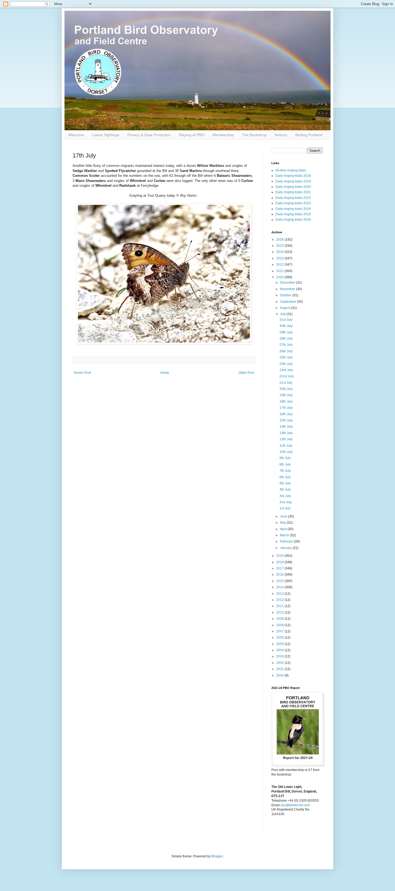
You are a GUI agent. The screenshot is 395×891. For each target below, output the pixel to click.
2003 (280, 656)
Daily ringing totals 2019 (293, 181)
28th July (286, 338)
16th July (286, 414)
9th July (285, 458)
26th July (286, 351)
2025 (280, 246)
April (284, 529)
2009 (280, 619)
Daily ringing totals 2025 (293, 214)
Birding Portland (308, 135)
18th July (286, 401)
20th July (286, 389)
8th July (285, 464)
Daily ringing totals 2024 (293, 209)
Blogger (217, 856)
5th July (285, 483)
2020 (280, 277)
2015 (280, 581)
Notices (281, 135)
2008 (280, 625)
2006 (280, 637)
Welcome (76, 135)
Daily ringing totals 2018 (293, 176)
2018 (280, 562)
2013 (280, 594)
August (285, 308)
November (288, 289)
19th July (286, 395)
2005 (280, 644)
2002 (280, 663)
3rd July (285, 496)
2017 (280, 568)
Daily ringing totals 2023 (293, 203)
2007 (280, 631)
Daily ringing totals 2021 (293, 192)
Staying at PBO (191, 135)
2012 (280, 600)
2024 (280, 252)
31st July (285, 320)
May (283, 522)
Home (164, 373)
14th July (286, 426)
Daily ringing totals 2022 (293, 198)
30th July (286, 326)
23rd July (286, 370)
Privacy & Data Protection (149, 135)
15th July (286, 420)
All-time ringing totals (290, 170)
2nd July (285, 502)
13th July (286, 433)
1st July (284, 508)
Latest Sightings (105, 135)
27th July (286, 345)
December (288, 282)
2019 (280, 556)
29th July (286, 332)
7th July (285, 471)
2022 (280, 264)
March (285, 535)
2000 (280, 675)
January (286, 548)
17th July (286, 408)
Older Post (246, 373)
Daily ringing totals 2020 (293, 187)
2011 (280, 606)
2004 (280, 650)
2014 (280, 587)
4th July (285, 489)
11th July (285, 446)
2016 (280, 574)
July (283, 314)
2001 (280, 669)
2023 (280, 258)
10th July (286, 452)
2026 (280, 239)
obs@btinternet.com (295, 805)
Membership (223, 135)
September (288, 302)
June (284, 516)
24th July (286, 364)
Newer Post (82, 373)
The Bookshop (254, 135)
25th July (286, 357)
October (286, 295)
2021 (280, 271)
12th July (286, 439)
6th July (285, 477)
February (287, 541)
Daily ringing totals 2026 (293, 219)
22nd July (286, 376)
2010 (280, 612)
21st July (285, 383)
